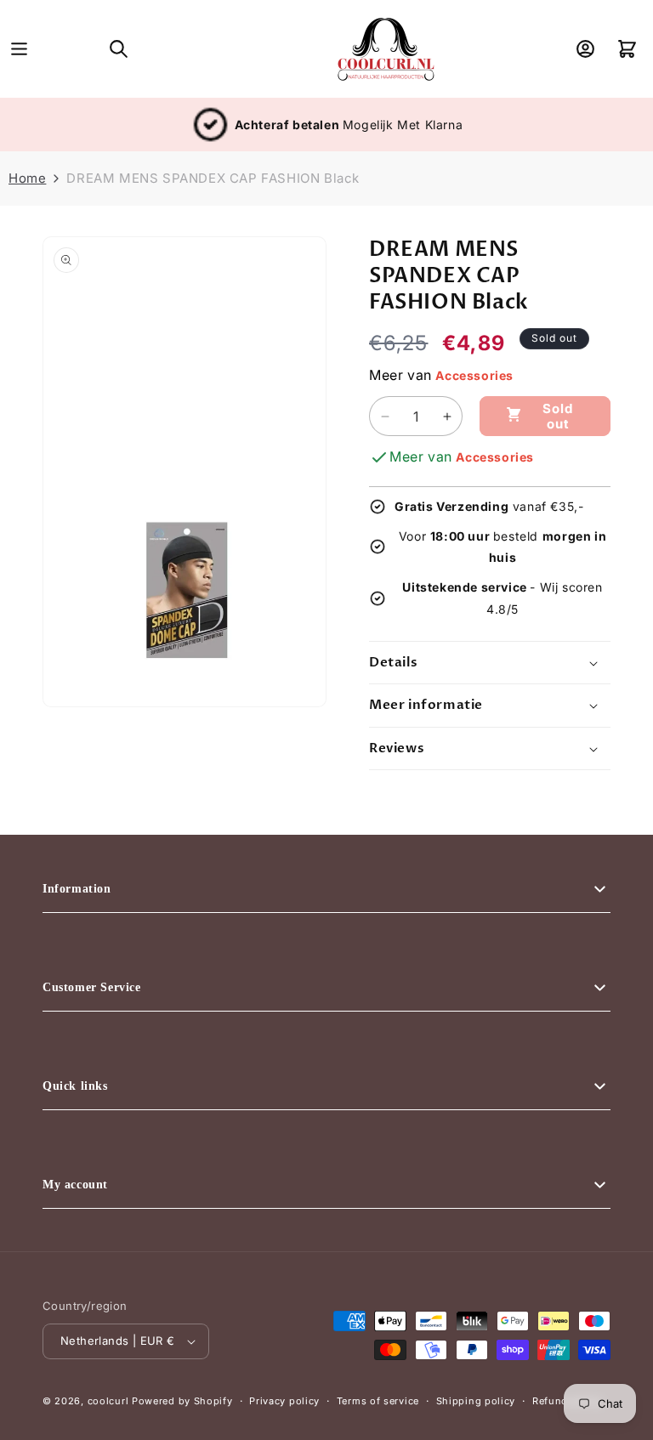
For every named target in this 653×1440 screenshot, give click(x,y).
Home (27, 178)
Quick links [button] (75, 1086)
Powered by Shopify (182, 1401)
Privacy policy (284, 1401)
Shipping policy (476, 1401)
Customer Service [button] (92, 987)
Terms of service (378, 1401)
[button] (19, 49)
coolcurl (108, 1401)
